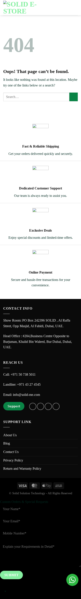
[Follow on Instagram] (40, 406)
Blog (6, 443)
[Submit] (73, 97)
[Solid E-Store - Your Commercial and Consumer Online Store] (24, 8)
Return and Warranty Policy (22, 468)
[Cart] (67, 7)
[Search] (60, 7)
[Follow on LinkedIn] (56, 406)
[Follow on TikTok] (48, 406)
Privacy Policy (13, 460)
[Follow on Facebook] (32, 406)
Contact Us (11, 452)
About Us (10, 435)
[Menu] (75, 7)
